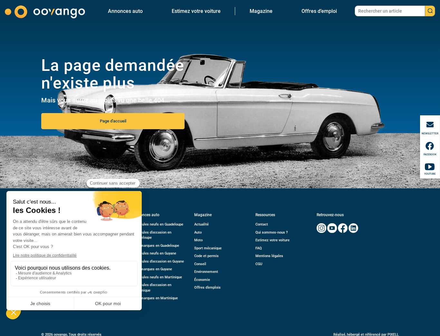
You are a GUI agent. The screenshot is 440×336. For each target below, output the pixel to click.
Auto (198, 232)
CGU (258, 264)
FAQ (258, 248)
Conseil (200, 264)
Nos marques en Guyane (152, 269)
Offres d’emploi (319, 11)
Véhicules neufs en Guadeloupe (158, 224)
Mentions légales (269, 256)
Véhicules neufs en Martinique (157, 277)
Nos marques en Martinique (155, 298)
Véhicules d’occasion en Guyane (158, 261)
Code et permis (206, 256)
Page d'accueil (113, 121)
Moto (198, 240)
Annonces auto (125, 11)
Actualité (201, 224)
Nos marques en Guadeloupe (156, 246)
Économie (202, 280)
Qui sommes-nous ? (271, 232)
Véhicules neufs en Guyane (154, 253)
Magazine (261, 11)
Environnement (206, 272)
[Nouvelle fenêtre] (321, 228)
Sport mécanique (208, 248)
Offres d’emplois (207, 287)
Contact (261, 224)
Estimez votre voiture (196, 11)
